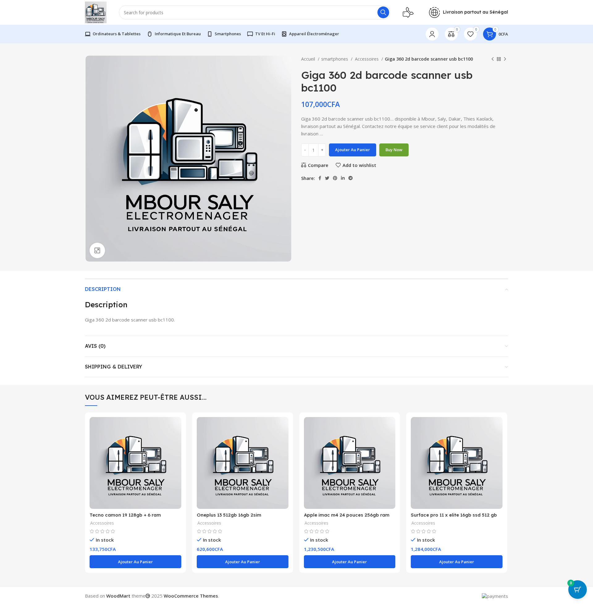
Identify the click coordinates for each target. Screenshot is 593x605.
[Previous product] (493, 59)
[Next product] (505, 59)
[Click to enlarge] (97, 250)
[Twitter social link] (327, 178)
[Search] (383, 12)
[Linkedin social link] (343, 178)
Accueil (308, 59)
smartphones (335, 59)
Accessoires (367, 59)
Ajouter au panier (352, 149)
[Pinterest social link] (335, 178)
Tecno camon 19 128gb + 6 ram (125, 515)
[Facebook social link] (320, 178)
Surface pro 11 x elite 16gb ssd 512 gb (454, 515)
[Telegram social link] (351, 178)
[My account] (432, 34)
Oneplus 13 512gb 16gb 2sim (229, 515)
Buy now (393, 149)
